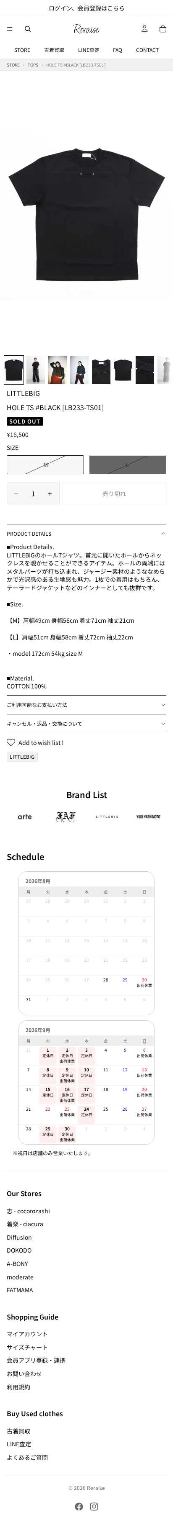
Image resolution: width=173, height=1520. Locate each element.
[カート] (163, 29)
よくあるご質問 (27, 1457)
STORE (22, 49)
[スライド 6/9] (123, 370)
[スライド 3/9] (57, 370)
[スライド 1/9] (14, 370)
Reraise (96, 1487)
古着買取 (54, 49)
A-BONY (17, 1263)
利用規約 (18, 1387)
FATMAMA (20, 1290)
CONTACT (147, 49)
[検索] (27, 29)
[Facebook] (79, 1507)
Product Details (29, 533)
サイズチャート (27, 1347)
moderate (20, 1277)
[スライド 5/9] (101, 370)
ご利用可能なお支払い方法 (37, 704)
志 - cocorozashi (28, 1211)
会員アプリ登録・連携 (36, 1360)
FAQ (117, 49)
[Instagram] (94, 1507)
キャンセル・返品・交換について (44, 723)
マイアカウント (27, 1334)
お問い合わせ (24, 1373)
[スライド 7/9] (145, 370)
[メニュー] (9, 29)
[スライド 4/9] (79, 370)
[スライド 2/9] (35, 370)
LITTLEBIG (23, 393)
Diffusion (19, 1237)
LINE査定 (89, 49)
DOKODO (19, 1250)
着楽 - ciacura (25, 1224)
